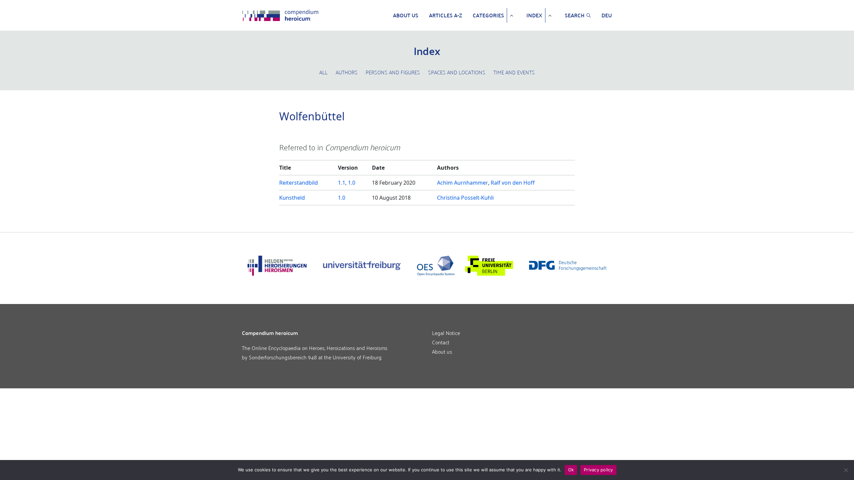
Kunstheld (292, 197)
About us (405, 15)
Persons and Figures (393, 72)
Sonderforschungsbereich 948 (283, 357)
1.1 (341, 182)
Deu (606, 15)
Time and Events (514, 72)
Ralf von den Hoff (513, 182)
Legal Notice (446, 332)
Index (534, 15)
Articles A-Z (445, 15)
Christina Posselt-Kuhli (465, 197)
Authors (347, 72)
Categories (488, 15)
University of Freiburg (357, 357)
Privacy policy (598, 469)
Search (574, 15)
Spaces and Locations (456, 72)
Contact (440, 342)
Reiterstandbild (298, 182)
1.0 (351, 182)
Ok (571, 469)
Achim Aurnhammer (462, 182)
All (323, 72)
